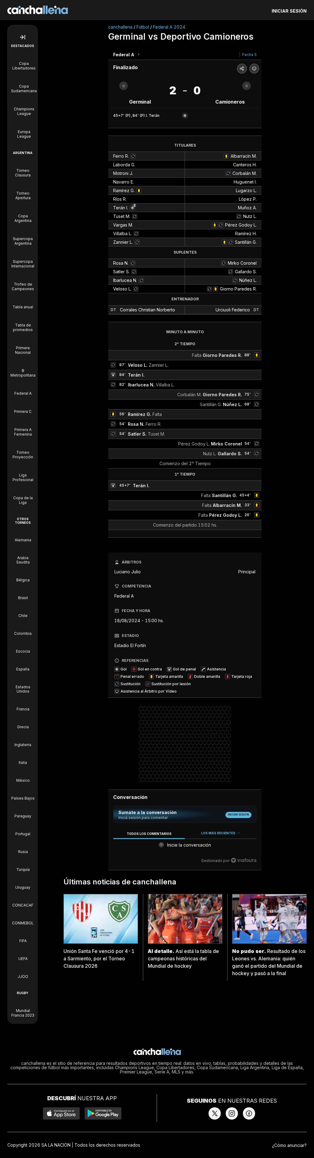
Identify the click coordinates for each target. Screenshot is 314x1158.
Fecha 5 (249, 54)
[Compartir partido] (242, 68)
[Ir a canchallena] (37, 10)
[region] (185, 847)
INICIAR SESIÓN (289, 11)
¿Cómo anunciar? (289, 1145)
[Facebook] (249, 1113)
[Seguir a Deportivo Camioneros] (246, 85)
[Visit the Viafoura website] (244, 860)
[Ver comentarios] (254, 68)
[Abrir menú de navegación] (22, 37)
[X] (215, 1113)
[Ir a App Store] (61, 1113)
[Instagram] (232, 1113)
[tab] (149, 833)
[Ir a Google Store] (103, 1113)
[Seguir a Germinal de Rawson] (123, 85)
